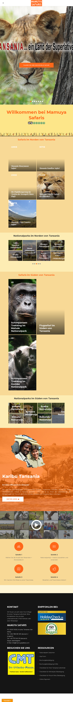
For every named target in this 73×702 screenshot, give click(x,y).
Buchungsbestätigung (46, 660)
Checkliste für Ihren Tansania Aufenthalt (52, 668)
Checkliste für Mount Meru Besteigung (52, 675)
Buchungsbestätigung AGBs (48, 664)
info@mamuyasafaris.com (20, 643)
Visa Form (42, 656)
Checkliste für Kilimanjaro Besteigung (51, 671)
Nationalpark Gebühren (47, 652)
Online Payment (44, 679)
